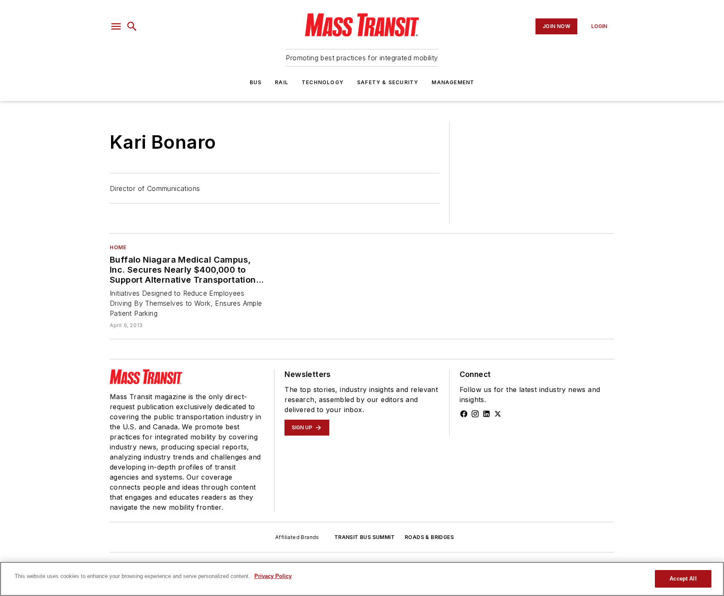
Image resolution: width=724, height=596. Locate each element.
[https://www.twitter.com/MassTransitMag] (498, 414)
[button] (116, 26)
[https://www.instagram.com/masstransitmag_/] (475, 414)
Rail (281, 82)
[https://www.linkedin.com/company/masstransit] (486, 414)
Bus (256, 82)
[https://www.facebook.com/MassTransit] (464, 414)
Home (118, 247)
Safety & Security (387, 82)
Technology (323, 82)
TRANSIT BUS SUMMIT (364, 537)
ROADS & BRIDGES (429, 537)
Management (453, 82)
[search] (132, 26)
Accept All (683, 578)
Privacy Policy (273, 576)
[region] (362, 579)
